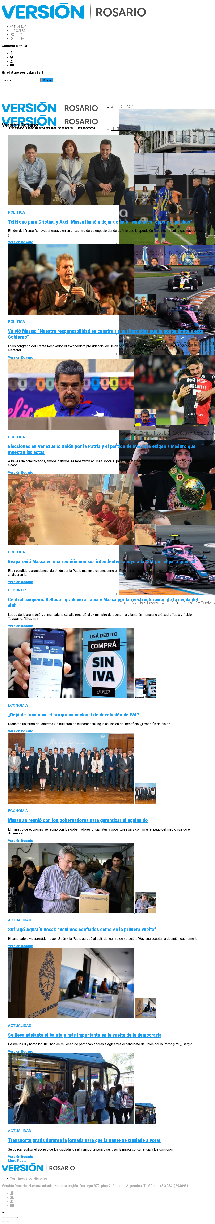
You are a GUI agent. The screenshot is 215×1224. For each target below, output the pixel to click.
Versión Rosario (20, 242)
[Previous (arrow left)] (3, 1221)
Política (16, 35)
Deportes (17, 39)
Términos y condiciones (29, 1178)
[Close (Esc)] (3, 1217)
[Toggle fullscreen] (11, 1217)
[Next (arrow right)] (7, 1221)
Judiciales (17, 31)
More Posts (17, 1161)
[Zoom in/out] (16, 1217)
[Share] (7, 1217)
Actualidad (18, 27)
